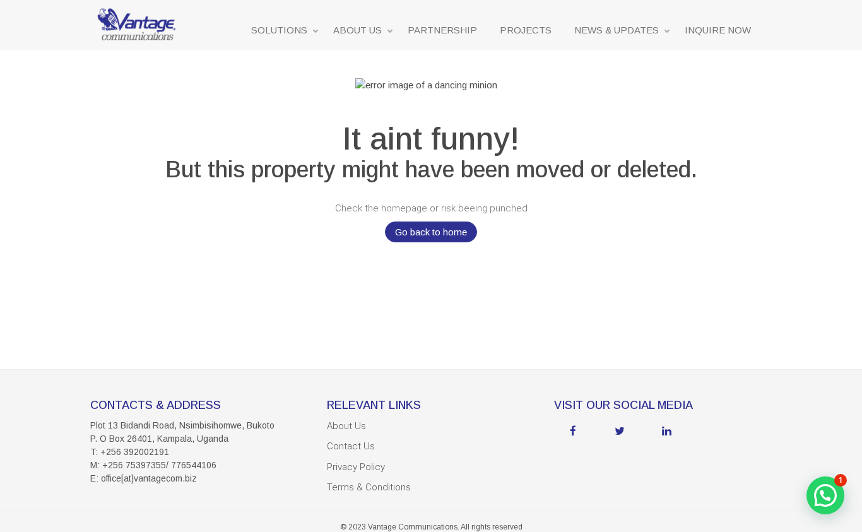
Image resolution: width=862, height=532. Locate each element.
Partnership (442, 30)
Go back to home (431, 232)
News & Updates (616, 30)
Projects (526, 30)
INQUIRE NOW (718, 30)
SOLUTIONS (279, 30)
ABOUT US (357, 30)
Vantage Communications (413, 527)
